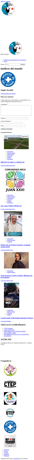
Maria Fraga (11, 165)
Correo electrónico (6, 121)
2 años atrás (4, 321)
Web (2, 126)
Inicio (5, 61)
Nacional (9, 156)
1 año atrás (4, 250)
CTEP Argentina (8, 328)
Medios (9, 321)
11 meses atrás (4, 209)
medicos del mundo (8, 93)
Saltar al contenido (5, 1)
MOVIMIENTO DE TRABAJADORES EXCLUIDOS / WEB (15, 332)
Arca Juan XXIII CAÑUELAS (11, 206)
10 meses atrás (4, 165)
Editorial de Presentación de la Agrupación (15, 60)
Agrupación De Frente (6, 57)
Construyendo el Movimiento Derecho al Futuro (17, 318)
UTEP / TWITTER (9, 330)
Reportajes (10, 159)
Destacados (10, 151)
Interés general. (11, 153)
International (10, 154)
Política (9, 157)
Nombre (3, 118)
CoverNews (16, 458)
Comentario (4, 104)
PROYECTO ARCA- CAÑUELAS (12, 162)
